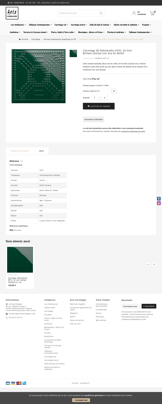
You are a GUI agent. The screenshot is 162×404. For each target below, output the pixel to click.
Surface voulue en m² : (91, 91)
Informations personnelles (102, 305)
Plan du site (75, 324)
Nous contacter (77, 320)
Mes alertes (101, 320)
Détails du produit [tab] (20, 151)
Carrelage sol (50, 357)
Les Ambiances (51, 304)
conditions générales (94, 395)
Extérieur (48, 324)
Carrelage (48, 311)
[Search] (101, 13)
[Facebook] (159, 199)
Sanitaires (48, 336)
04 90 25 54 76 (15, 317)
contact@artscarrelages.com (22, 314)
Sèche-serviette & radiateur (52, 368)
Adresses (100, 317)
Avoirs (99, 313)
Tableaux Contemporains (51, 352)
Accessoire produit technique (52, 341)
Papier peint (49, 308)
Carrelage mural (51, 360)
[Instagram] (159, 203)
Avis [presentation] (41, 151)
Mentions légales (77, 304)
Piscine (47, 333)
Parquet (48, 315)
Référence (15, 161)
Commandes (101, 310)
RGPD (72, 317)
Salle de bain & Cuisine (54, 364)
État (12, 230)
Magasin (74, 313)
